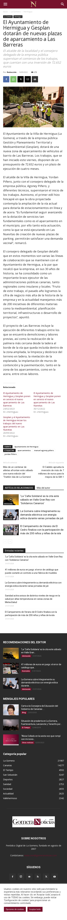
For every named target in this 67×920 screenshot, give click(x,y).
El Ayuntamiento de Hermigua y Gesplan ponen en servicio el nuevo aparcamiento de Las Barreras (16, 399)
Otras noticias (27, 742)
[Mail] (29, 877)
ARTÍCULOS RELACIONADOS (19, 488)
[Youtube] (54, 877)
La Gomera (16, 11)
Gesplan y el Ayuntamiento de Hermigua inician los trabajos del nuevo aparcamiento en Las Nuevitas (16, 423)
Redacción (12, 72)
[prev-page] (5, 541)
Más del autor (43, 488)
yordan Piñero (11, 454)
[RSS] (38, 877)
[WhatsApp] (13, 79)
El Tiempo (26, 727)
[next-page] (10, 541)
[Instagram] (21, 876)
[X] (20, 79)
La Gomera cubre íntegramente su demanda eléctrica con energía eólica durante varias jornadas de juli (41, 514)
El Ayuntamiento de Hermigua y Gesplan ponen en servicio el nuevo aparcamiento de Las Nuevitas (47, 399)
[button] (5, 4)
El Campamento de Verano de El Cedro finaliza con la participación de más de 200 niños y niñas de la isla (41, 530)
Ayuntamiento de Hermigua (26, 446)
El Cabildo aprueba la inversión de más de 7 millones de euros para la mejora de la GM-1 (51, 472)
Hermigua (28, 11)
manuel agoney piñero (44, 450)
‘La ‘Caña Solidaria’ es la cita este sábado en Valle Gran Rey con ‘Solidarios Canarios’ (39, 499)
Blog (24, 712)
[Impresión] (35, 79)
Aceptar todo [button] (35, 909)
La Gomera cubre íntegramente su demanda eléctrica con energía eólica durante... (39, 682)
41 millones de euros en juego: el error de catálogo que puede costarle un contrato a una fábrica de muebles (31, 571)
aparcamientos (24, 450)
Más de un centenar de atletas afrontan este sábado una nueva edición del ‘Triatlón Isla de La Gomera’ (18, 472)
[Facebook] (6, 79)
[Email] (28, 79)
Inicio (5, 11)
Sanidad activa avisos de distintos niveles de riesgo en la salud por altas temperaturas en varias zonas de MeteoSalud (32, 598)
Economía (26, 671)
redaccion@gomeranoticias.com (40, 855)
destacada (8, 504)
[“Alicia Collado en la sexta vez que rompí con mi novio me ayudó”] (11, 739)
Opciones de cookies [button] (15, 909)
